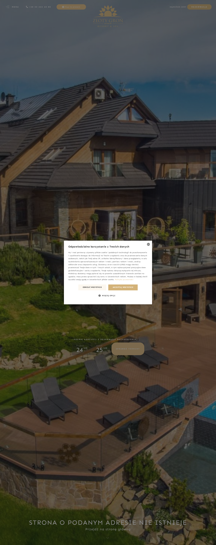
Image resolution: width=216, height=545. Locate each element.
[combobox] (148, 244)
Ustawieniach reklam (117, 277)
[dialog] (108, 272)
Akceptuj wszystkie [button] (123, 287)
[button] (108, 295)
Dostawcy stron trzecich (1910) (111, 265)
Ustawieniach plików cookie (101, 280)
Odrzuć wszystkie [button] (92, 287)
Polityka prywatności (124, 280)
